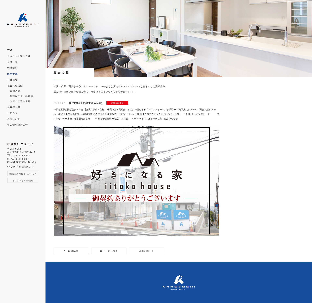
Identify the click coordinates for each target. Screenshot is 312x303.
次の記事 (145, 250)
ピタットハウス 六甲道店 (23, 180)
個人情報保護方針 (17, 124)
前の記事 (72, 250)
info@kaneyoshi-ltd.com (22, 161)
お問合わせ (13, 118)
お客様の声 (13, 107)
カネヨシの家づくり (19, 56)
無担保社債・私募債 (21, 95)
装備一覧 (12, 62)
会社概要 (12, 79)
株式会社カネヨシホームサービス (22, 173)
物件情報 (12, 67)
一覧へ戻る (110, 250)
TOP (10, 50)
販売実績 (12, 73)
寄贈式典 (15, 90)
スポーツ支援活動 (20, 101)
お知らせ (12, 113)
